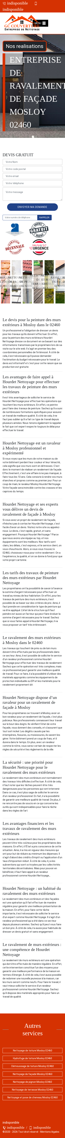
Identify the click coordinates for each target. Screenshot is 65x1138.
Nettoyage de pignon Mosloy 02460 (32, 1081)
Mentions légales (49, 1131)
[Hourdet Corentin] (22, 23)
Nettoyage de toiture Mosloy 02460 (32, 1050)
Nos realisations (24, 46)
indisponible (17, 3)
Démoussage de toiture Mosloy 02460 (32, 1066)
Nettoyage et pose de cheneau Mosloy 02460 (32, 1097)
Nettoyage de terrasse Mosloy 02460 (32, 1089)
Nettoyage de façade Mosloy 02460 (32, 1074)
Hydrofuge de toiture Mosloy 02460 (32, 1058)
